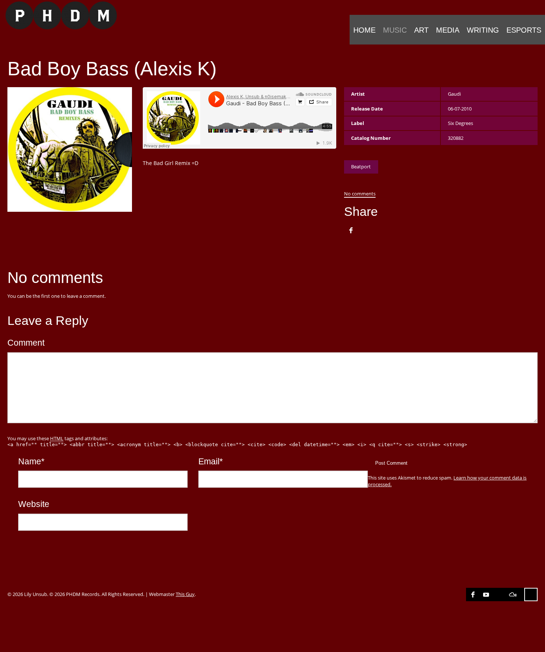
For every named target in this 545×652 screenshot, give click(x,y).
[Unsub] (58, 15)
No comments (360, 193)
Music (395, 30)
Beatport (361, 166)
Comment (25, 343)
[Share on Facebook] (350, 230)
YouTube (486, 594)
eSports (523, 30)
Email (210, 461)
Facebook (472, 594)
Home (364, 30)
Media (447, 30)
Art (421, 30)
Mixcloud (512, 594)
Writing (483, 30)
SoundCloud (499, 594)
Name (31, 461)
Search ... (531, 594)
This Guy (185, 594)
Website (33, 504)
